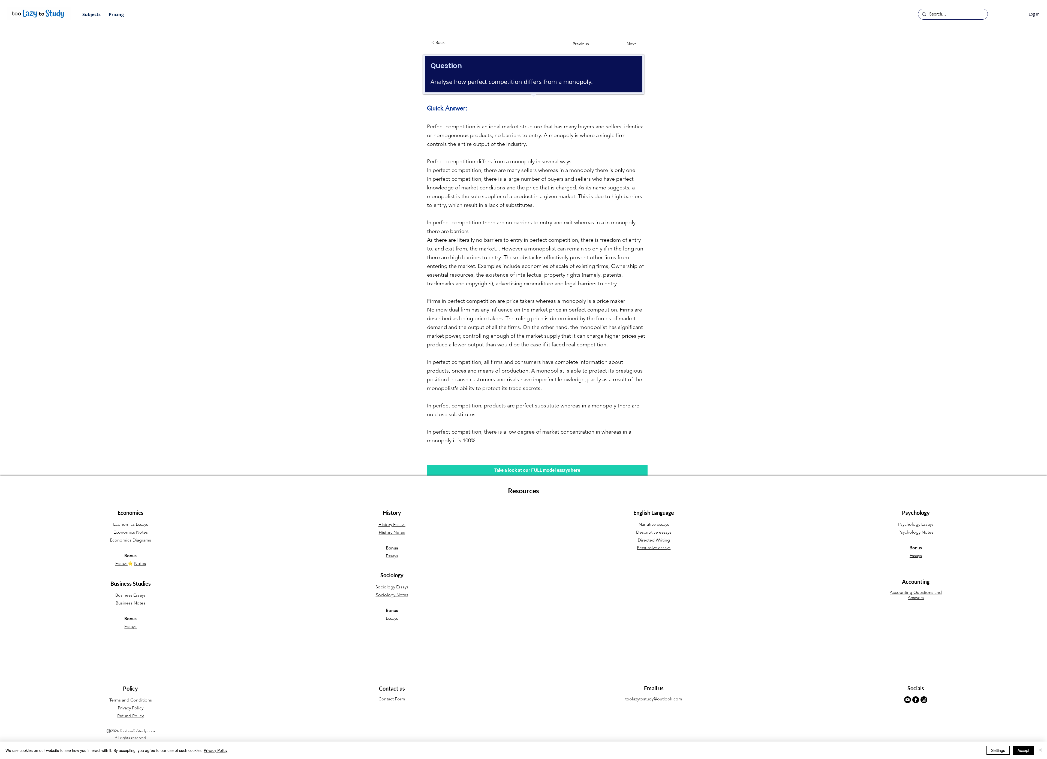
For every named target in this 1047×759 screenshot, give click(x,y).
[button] (91, 14)
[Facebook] (915, 699)
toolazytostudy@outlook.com (653, 698)
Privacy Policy (215, 750)
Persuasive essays (653, 547)
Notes (140, 563)
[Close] (1040, 750)
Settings (998, 750)
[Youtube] (907, 699)
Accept (1023, 750)
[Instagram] (923, 699)
